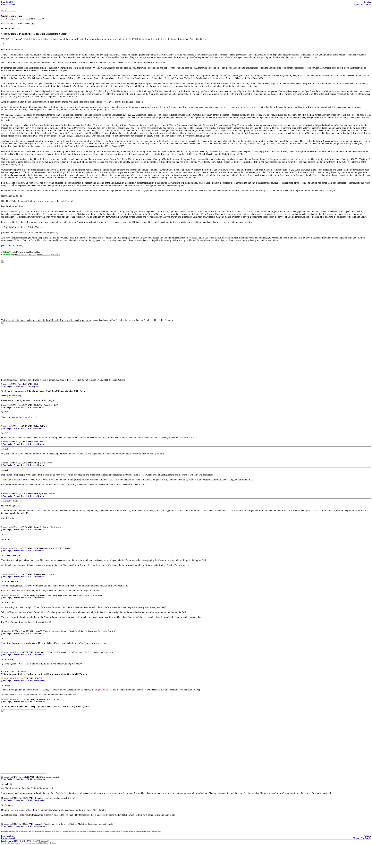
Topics (356, 4)
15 (2, 777)
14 (2, 699)
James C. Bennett (41, 527)
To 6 (29, 530)
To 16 (29, 826)
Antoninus (39, 652)
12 (2, 652)
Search (12, 4)
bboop (37, 463)
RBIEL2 (38, 678)
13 (2, 678)
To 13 (29, 702)
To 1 (29, 407)
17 (2, 824)
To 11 (29, 681)
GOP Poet (38, 548)
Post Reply (7, 386)
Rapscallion (41, 595)
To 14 (29, 779)
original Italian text (103, 689)
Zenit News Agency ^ (9, 19)
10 (2, 595)
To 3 (29, 598)
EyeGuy (37, 494)
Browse (4, 4)
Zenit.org (37, 39)
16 (2, 798)
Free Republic (7, 2)
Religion (367, 2)
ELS (36, 384)
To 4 (29, 634)
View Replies (32, 386)
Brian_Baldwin (40, 426)
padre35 (38, 631)
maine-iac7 (39, 442)
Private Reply (20, 386)
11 (2, 631)
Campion (39, 798)
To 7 (29, 577)
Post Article (366, 4)
